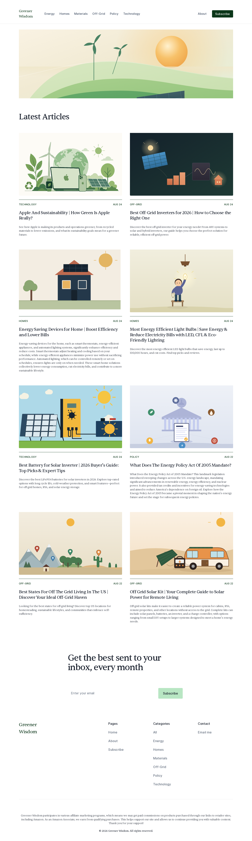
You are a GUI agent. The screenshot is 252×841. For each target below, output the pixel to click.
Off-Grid (98, 14)
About (202, 14)
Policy (114, 14)
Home (112, 732)
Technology (131, 14)
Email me (205, 732)
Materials (81, 14)
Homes (64, 14)
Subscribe (222, 14)
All (155, 732)
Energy (49, 14)
